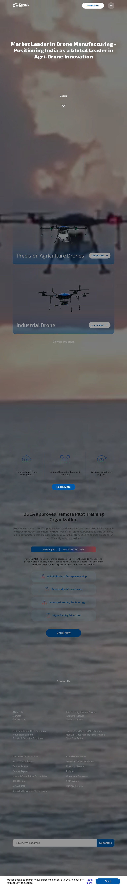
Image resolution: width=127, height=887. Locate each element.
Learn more (89, 881)
